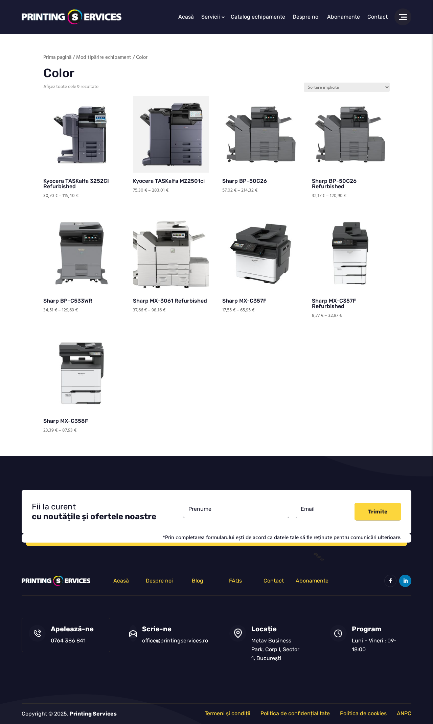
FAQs (235, 580)
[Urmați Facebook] (390, 581)
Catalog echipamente (258, 17)
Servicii (210, 17)
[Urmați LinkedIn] (405, 581)
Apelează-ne (72, 629)
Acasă (186, 17)
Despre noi (306, 17)
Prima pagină (57, 57)
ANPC (404, 713)
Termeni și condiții (227, 713)
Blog (197, 580)
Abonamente (343, 17)
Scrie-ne (157, 629)
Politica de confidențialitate (295, 713)
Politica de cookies (363, 713)
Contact (377, 17)
